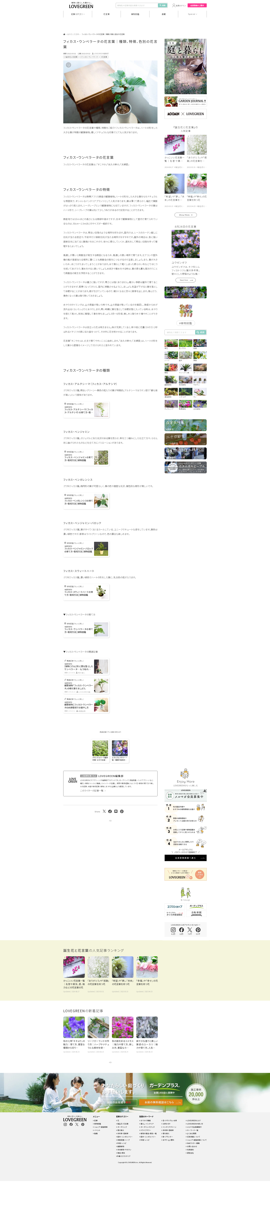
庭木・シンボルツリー (125, 1136)
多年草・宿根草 (122, 1133)
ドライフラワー (145, 1130)
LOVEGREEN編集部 (101, 53)
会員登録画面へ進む (185, 857)
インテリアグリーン (169, 1127)
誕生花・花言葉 (122, 1123)
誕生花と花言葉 (73, 34)
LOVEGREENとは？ (194, 1120)
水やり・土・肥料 (168, 1140)
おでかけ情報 (145, 1120)
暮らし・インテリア (147, 1123)
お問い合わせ (192, 1146)
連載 (164, 14)
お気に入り (72, 65)
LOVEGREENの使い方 (195, 1123)
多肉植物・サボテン (124, 1149)
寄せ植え (120, 1130)
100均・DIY (166, 1123)
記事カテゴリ (77, 14)
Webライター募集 (193, 1143)
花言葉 (106, 14)
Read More (184, 280)
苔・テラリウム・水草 (169, 1120)
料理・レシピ (121, 1143)
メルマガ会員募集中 (194, 1127)
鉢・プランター (167, 1136)
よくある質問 (191, 1133)
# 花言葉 (104, 57)
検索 (164, 5)
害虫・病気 (121, 1153)
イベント (97, 1130)
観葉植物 (120, 1146)
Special (191, 14)
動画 (96, 1133)
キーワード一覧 (192, 1130)
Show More (184, 215)
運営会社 (190, 1153)
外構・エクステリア (123, 1156)
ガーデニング (122, 1127)
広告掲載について (193, 1136)
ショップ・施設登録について (197, 1140)
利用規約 (190, 1149)
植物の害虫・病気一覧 (148, 1133)
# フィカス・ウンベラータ (89, 57)
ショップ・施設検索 (101, 1127)
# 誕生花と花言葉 (71, 57)
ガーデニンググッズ (147, 1127)
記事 (96, 1120)
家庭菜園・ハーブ (123, 1140)
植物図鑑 (135, 14)
